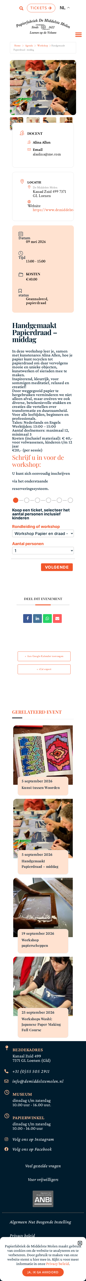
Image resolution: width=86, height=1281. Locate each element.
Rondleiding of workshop (36, 527)
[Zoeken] (21, 9)
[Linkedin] (37, 618)
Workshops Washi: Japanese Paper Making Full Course (41, 1024)
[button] (78, 34)
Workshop (42, 45)
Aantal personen (28, 544)
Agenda (29, 45)
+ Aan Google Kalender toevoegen (44, 656)
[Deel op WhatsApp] (47, 618)
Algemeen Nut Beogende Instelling (40, 1221)
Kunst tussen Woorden (41, 787)
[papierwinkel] (6, 1115)
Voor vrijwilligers (43, 1179)
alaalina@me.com (47, 154)
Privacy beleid (22, 1235)
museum (22, 1094)
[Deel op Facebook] (27, 618)
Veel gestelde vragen (43, 1165)
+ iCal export (44, 669)
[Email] (57, 618)
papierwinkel (29, 1117)
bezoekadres (28, 1049)
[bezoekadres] (6, 1048)
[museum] (6, 1092)
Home (17, 45)
